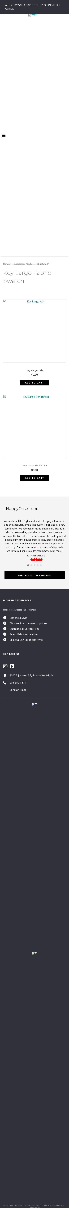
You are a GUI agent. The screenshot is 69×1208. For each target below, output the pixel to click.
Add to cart (34, 382)
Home (6, 264)
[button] (34, 575)
